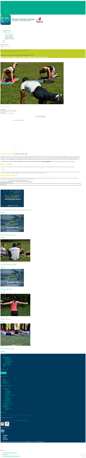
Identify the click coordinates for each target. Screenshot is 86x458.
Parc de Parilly (7, 359)
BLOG (4, 42)
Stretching (7, 394)
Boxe (6, 401)
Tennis (6, 403)
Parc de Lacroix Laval (8, 360)
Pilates (6, 396)
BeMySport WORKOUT (6, 363)
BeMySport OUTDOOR (6, 357)
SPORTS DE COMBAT (6, 400)
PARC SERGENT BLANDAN (32, 57)
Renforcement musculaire (9, 395)
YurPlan (14, 150)
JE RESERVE (3, 184)
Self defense (7, 401)
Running (6, 409)
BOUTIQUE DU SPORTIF (8, 9)
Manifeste (4, 380)
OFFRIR (4, 365)
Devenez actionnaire (6, 382)
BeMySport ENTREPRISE (7, 364)
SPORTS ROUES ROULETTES (7, 404)
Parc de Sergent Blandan (9, 361)
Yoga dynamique (8, 393)
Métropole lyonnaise (29, 441)
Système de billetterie (15, 148)
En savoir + (31, 415)
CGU (3, 366)
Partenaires (5, 381)
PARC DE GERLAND (22, 57)
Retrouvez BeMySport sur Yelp (5, 427)
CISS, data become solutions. (23, 420)
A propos (4, 379)
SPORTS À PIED (5, 406)
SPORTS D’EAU (5, 405)
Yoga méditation (8, 392)
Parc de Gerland (7, 362)
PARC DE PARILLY (14, 57)
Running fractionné (8, 408)
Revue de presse (5, 383)
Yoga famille (7, 390)
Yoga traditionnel (8, 391)
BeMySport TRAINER (6, 357)
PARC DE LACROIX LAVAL (43, 57)
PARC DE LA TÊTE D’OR (5, 57)
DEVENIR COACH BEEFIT (8, 7)
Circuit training (7, 399)
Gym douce (7, 397)
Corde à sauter (7, 398)
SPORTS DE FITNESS (6, 388)
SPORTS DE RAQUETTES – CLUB (8, 402)
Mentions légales (41, 441)
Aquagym (6, 389)
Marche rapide (7, 407)
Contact (4, 11)
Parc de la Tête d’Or (8, 358)
